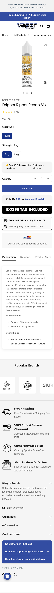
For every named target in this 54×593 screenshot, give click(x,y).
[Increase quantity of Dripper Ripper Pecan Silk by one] (48, 178)
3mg (7, 154)
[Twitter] (15, 574)
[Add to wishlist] (45, 45)
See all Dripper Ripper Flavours (26, 339)
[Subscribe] (48, 508)
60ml (7, 136)
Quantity (6, 179)
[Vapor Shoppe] (27, 26)
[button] (48, 26)
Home (5, 35)
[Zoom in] (45, 82)
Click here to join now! (38, 166)
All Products (20, 35)
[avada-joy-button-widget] (7, 576)
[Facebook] (3, 574)
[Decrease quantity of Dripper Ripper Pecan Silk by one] (35, 178)
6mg (16, 154)
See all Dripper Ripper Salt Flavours (28, 343)
